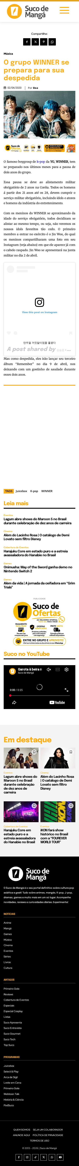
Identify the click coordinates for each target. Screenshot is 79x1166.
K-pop (34, 491)
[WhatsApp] (52, 42)
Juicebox (21, 491)
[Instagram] (27, 1157)
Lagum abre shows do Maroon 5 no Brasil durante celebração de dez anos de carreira (20, 784)
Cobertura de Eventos (16, 547)
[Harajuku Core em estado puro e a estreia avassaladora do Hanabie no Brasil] (21, 811)
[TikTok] (35, 1157)
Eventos (8, 515)
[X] (35, 42)
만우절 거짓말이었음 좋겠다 (39, 342)
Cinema (8, 531)
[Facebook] (26, 42)
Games (8, 563)
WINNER (47, 491)
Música (8, 53)
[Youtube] (60, 1157)
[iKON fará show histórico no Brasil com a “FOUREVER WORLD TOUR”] (57, 811)
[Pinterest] (43, 42)
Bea (35, 88)
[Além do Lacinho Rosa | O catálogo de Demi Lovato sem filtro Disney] (57, 758)
